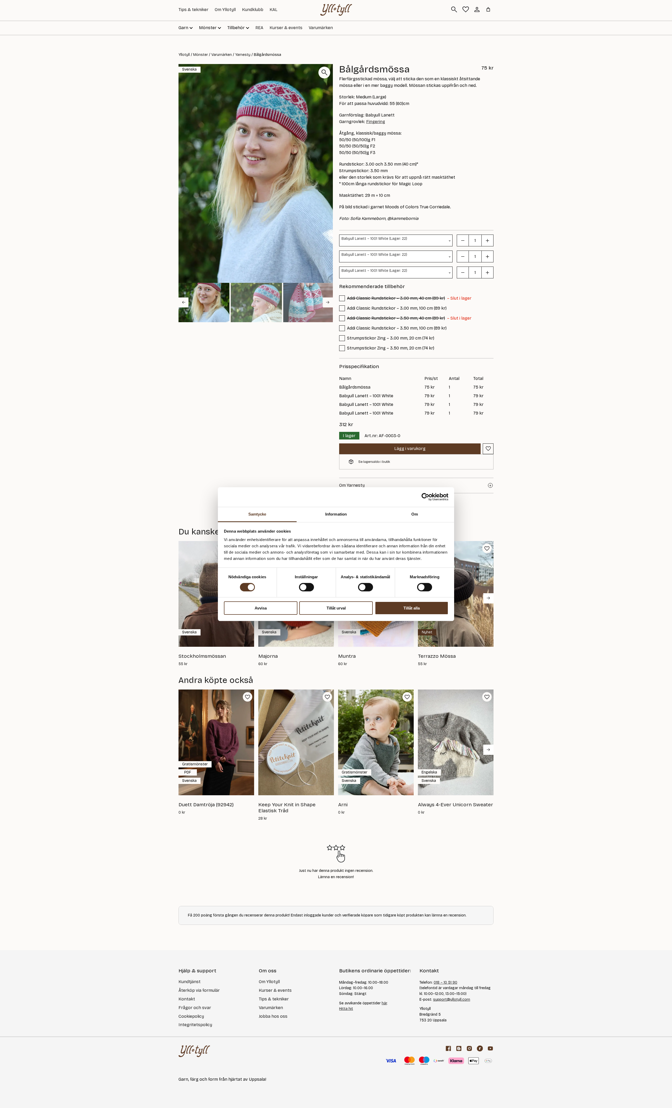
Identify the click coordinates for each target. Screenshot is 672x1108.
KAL (273, 9)
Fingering (375, 121)
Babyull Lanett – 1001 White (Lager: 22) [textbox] (374, 238)
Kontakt (186, 998)
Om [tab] (414, 514)
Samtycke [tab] (257, 514)
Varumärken (321, 27)
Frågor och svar (194, 1007)
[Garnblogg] (459, 1048)
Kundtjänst (189, 981)
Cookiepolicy (191, 1016)
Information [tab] (336, 514)
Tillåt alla (411, 608)
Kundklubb (252, 9)
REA (259, 27)
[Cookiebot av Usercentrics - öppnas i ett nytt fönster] (425, 497)
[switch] (306, 587)
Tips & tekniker (193, 9)
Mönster (200, 54)
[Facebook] (448, 1048)
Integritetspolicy (195, 1024)
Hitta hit (346, 1008)
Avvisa (261, 608)
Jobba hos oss (273, 1016)
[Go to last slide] (183, 302)
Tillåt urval (336, 608)
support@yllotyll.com (451, 999)
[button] (203, 302)
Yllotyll (184, 54)
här (384, 1003)
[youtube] (490, 1048)
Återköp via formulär (199, 990)
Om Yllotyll (225, 9)
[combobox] (396, 240)
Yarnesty (242, 54)
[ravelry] (480, 1048)
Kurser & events (286, 27)
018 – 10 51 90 (445, 982)
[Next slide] (328, 302)
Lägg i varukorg (410, 448)
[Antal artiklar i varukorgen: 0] (488, 9)
